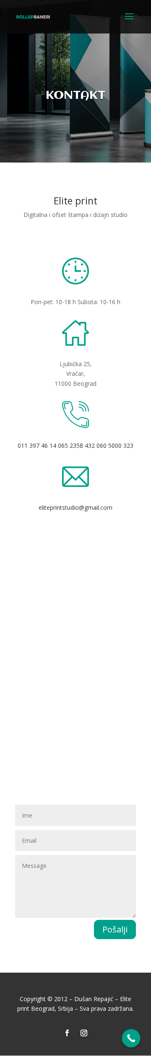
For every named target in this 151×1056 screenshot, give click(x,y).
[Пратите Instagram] (84, 1033)
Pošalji (115, 929)
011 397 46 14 (37, 445)
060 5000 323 (114, 445)
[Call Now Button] (131, 1038)
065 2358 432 (76, 445)
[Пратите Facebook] (67, 1033)
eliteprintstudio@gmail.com (75, 507)
